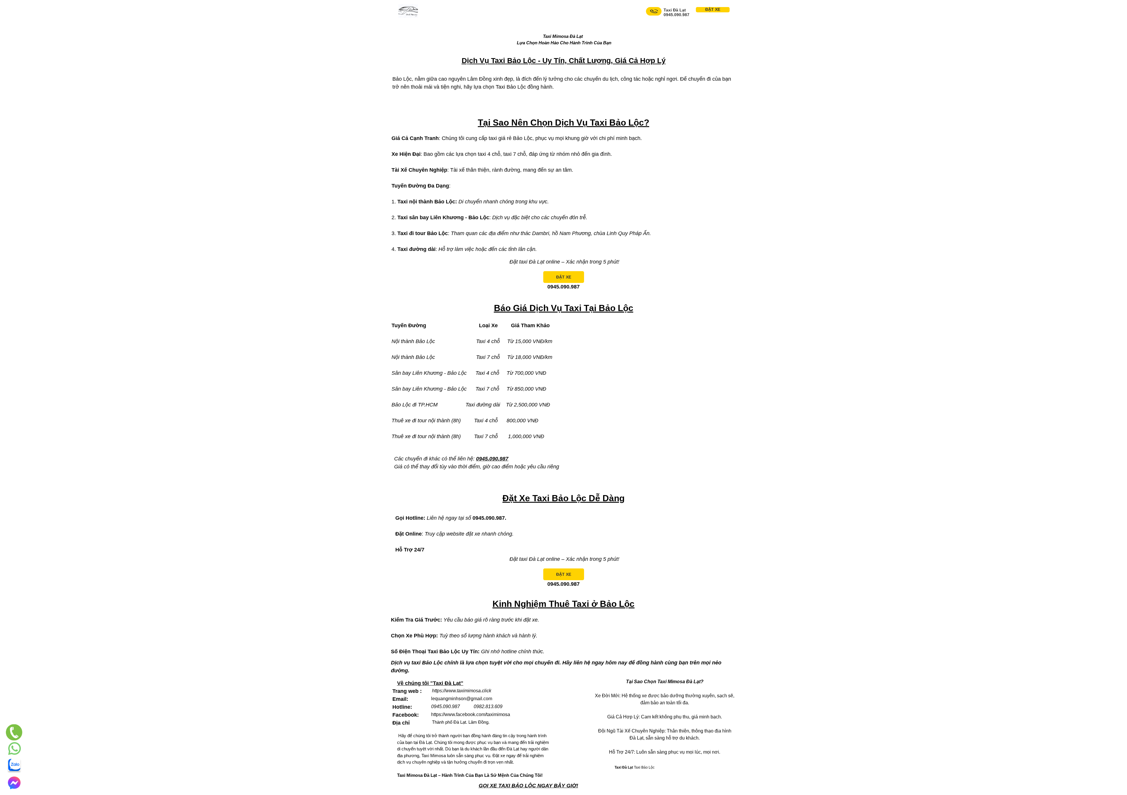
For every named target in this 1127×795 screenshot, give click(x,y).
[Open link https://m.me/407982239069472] (14, 783)
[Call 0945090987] (654, 11)
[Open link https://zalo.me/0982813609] (14, 765)
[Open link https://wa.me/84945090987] (14, 748)
